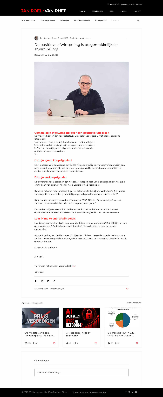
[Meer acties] (127, 38)
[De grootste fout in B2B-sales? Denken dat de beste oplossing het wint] (122, 318)
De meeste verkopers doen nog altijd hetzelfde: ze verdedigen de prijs (39, 334)
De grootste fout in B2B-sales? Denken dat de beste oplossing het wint (121, 334)
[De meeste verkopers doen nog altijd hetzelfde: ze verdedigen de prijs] (40, 318)
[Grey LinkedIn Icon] (132, 392)
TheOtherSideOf (82, 21)
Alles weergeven (134, 303)
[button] (138, 21)
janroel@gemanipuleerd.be (131, 4)
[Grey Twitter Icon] (129, 392)
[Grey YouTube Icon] (136, 392)
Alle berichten (28, 21)
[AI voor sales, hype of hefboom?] (81, 318)
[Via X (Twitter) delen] (42, 280)
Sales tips (64, 21)
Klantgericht (100, 21)
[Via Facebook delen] (35, 280)
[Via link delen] (54, 280)
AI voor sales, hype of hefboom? (78, 334)
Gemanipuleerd (47, 21)
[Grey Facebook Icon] (126, 392)
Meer (114, 21)
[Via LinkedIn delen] (48, 280)
